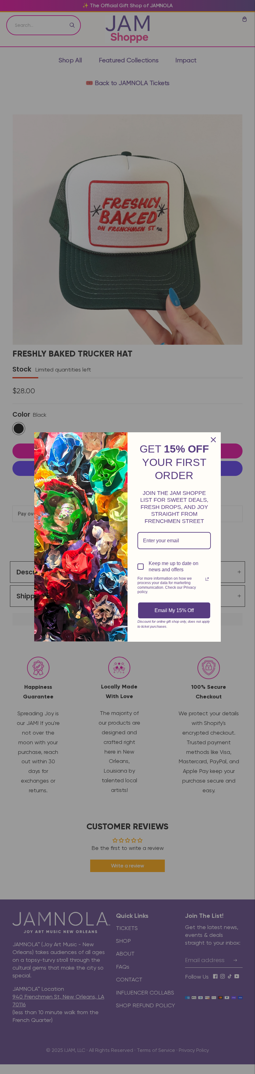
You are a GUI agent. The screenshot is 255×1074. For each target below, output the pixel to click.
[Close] (213, 439)
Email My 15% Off (174, 610)
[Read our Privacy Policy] (207, 579)
